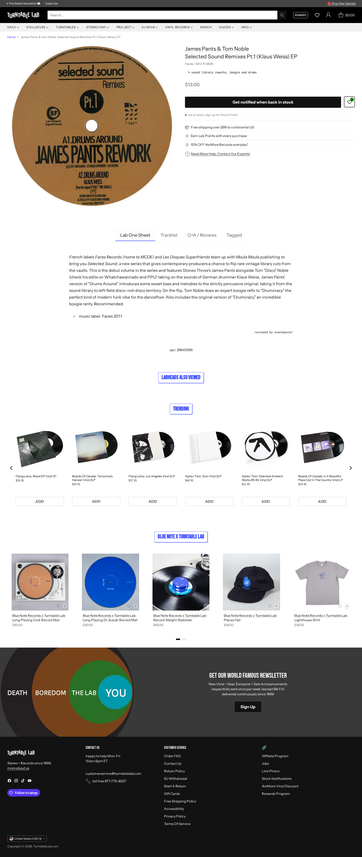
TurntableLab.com (45, 846)
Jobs (265, 763)
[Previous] (8, 591)
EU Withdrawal (175, 778)
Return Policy (174, 771)
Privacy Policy (175, 816)
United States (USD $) (28, 838)
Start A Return (175, 786)
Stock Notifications (277, 778)
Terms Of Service (177, 824)
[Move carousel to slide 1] (178, 639)
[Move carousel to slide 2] (184, 639)
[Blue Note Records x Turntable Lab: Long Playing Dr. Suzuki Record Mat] (110, 582)
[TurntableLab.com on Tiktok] (22, 781)
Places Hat (232, 620)
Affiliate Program (275, 756)
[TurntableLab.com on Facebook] (9, 781)
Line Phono (270, 771)
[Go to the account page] (328, 15)
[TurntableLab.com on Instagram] (16, 781)
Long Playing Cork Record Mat (35, 620)
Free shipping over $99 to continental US (222, 127)
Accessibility (174, 809)
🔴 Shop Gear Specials (341, 3)
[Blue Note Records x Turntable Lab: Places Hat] (251, 582)
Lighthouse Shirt (307, 620)
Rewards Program (276, 794)
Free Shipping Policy (180, 801)
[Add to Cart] (64, 606)
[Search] (282, 15)
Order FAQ (172, 756)
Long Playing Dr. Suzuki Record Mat (110, 620)
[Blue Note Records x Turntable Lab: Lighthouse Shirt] (322, 582)
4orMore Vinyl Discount (280, 786)
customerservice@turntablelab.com (113, 773)
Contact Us (172, 763)
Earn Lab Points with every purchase (219, 136)
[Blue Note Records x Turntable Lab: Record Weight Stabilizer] (181, 582)
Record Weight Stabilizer (172, 620)
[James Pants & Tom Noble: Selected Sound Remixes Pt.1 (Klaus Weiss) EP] (92, 126)
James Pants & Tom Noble (217, 48)
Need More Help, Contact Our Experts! (220, 154)
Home (11, 37)
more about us (18, 768)
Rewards (300, 15)
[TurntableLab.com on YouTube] (29, 781)
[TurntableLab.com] (24, 15)
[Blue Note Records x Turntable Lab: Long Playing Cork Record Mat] (40, 582)
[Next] (353, 591)
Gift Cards (172, 794)
